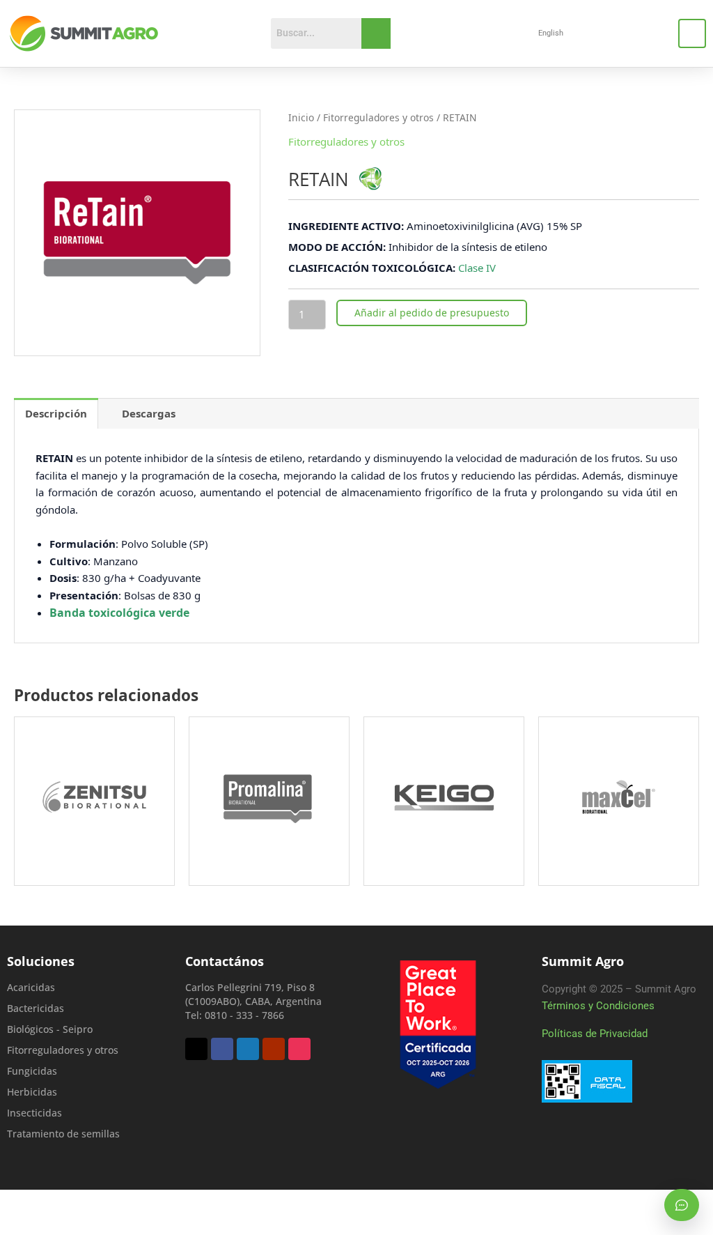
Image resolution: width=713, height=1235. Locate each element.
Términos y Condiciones (598, 1005)
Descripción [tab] (56, 413)
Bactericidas (35, 1008)
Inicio (301, 117)
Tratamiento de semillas (63, 1133)
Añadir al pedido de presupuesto (431, 312)
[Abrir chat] (681, 1205)
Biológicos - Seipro (50, 1029)
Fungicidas (32, 1070)
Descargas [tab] (148, 413)
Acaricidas (31, 987)
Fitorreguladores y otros (378, 117)
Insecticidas (34, 1112)
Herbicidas (32, 1091)
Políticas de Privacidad (595, 1033)
